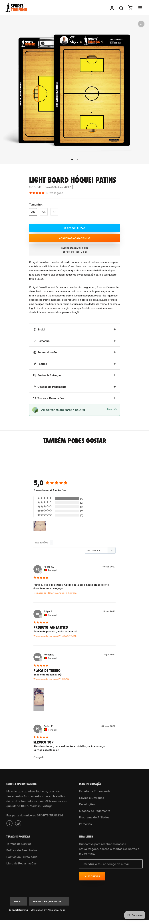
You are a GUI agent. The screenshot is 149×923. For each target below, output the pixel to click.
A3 (54, 212)
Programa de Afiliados (94, 817)
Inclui (41, 329)
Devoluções (87, 804)
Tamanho (43, 341)
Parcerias (85, 824)
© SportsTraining (18, 910)
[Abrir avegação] (140, 7)
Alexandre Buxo (56, 910)
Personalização (47, 352)
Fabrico (42, 364)
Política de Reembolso (21, 850)
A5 (33, 212)
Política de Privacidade (21, 857)
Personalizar (76, 228)
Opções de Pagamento (52, 387)
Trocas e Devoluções (50, 398)
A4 (44, 212)
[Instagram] (18, 823)
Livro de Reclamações (21, 863)
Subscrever (92, 876)
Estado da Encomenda (94, 791)
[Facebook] (9, 823)
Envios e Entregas (91, 798)
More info (112, 409)
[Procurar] (121, 7)
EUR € (17, 901)
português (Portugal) (48, 901)
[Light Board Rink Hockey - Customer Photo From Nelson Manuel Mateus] (40, 526)
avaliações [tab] (41, 542)
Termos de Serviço (19, 844)
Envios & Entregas (49, 375)
